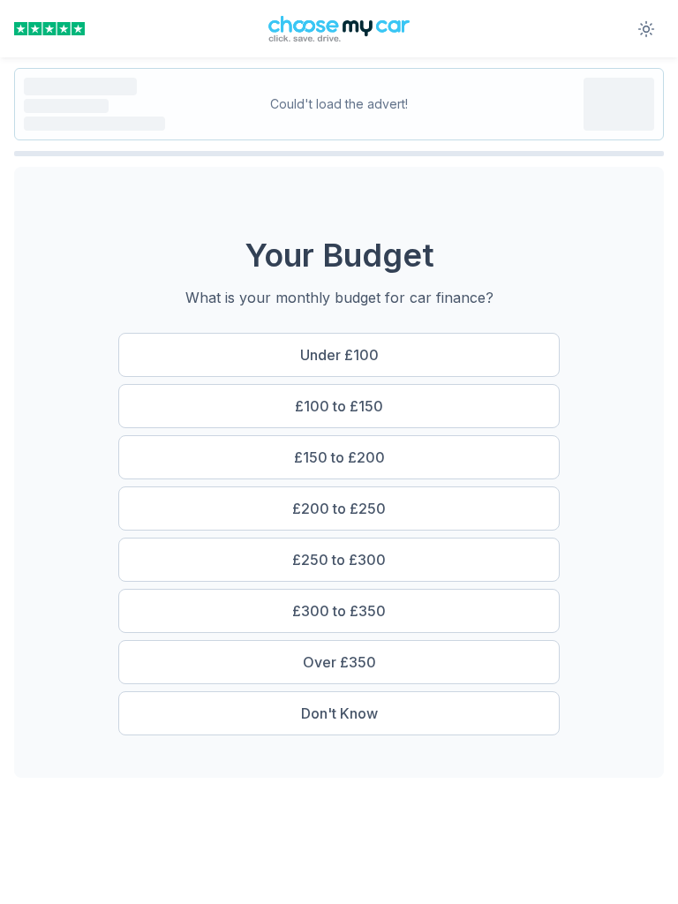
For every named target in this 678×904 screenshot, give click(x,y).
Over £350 (339, 662)
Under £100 (339, 355)
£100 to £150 (339, 406)
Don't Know (339, 713)
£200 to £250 (339, 508)
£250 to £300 (339, 560)
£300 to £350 (339, 611)
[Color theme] (646, 29)
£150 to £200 (339, 457)
